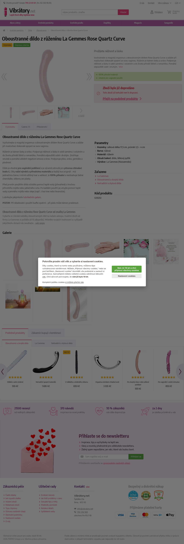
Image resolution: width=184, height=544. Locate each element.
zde (44, 277)
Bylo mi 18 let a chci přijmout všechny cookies (126, 269)
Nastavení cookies (126, 276)
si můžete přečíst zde (74, 282)
